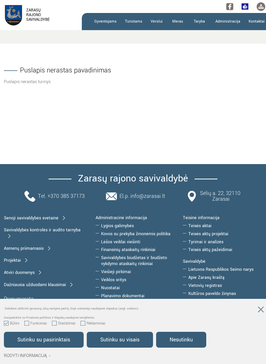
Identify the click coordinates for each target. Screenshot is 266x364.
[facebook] (229, 6)
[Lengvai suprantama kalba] (245, 6)
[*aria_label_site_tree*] (261, 6)
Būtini (14, 323)
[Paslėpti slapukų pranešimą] (261, 310)
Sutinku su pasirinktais (43, 339)
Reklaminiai (96, 323)
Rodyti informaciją (25, 356)
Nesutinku (181, 339)
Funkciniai (38, 323)
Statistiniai (66, 323)
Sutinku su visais (119, 339)
